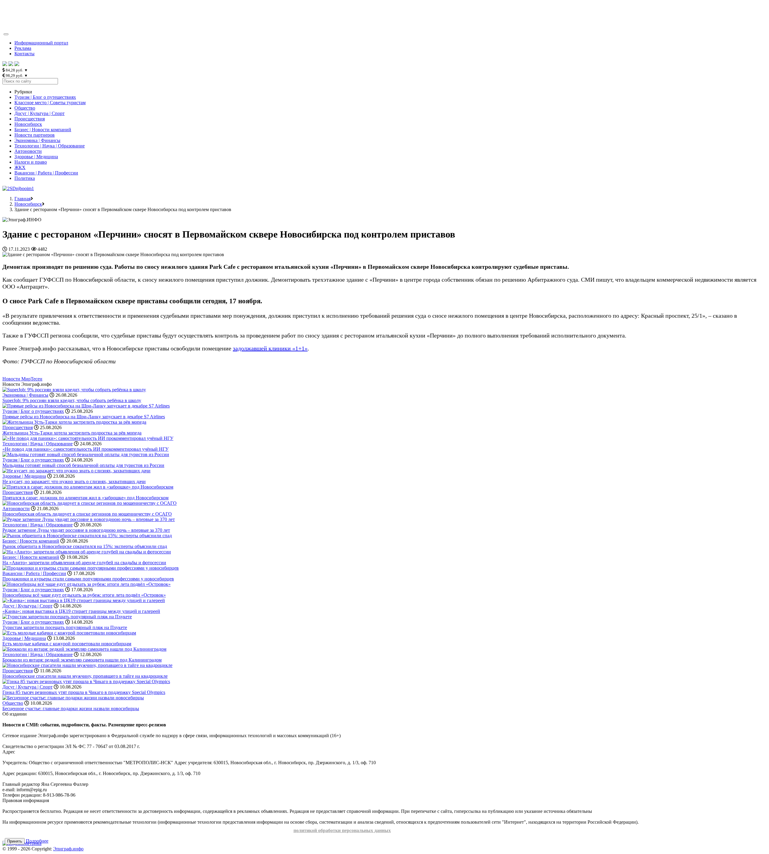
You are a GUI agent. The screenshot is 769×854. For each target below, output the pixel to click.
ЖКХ (20, 167)
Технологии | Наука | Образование (49, 145)
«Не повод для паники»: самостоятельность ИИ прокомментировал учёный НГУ (85, 449)
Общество (24, 108)
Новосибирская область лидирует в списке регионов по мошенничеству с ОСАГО (87, 513)
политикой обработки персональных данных (342, 830)
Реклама (22, 48)
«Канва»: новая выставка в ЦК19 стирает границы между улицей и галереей (81, 611)
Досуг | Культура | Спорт (39, 113)
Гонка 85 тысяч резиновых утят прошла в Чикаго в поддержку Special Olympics (83, 692)
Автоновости (28, 151)
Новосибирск (28, 124)
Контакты (24, 53)
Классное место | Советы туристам (50, 102)
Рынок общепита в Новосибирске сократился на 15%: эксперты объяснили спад (84, 546)
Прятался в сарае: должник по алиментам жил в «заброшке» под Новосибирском (85, 497)
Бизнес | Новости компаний (42, 129)
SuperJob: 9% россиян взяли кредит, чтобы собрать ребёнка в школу (71, 400)
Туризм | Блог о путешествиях (45, 97)
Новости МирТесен (22, 378)
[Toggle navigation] (6, 34)
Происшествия (29, 118)
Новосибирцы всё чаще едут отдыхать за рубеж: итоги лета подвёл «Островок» (84, 595)
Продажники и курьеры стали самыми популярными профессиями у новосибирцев (88, 578)
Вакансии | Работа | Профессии (46, 172)
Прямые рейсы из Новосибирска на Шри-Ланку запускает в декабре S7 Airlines (83, 416)
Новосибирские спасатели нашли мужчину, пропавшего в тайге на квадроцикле (85, 676)
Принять (14, 841)
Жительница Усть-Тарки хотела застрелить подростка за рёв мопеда (71, 432)
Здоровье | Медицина (36, 156)
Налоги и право (30, 162)
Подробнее (37, 840)
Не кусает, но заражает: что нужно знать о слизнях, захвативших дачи (74, 481)
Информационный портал (41, 42)
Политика (24, 178)
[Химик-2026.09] (18, 188)
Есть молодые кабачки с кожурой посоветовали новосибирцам (66, 643)
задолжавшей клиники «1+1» (270, 348)
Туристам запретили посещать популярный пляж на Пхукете (64, 627)
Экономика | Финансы (37, 140)
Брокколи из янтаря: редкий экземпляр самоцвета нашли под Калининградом (82, 659)
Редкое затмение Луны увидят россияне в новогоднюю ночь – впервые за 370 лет (86, 530)
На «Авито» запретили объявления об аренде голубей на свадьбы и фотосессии (84, 562)
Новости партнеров (34, 135)
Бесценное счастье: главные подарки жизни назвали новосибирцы (70, 708)
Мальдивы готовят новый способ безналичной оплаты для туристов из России (83, 465)
